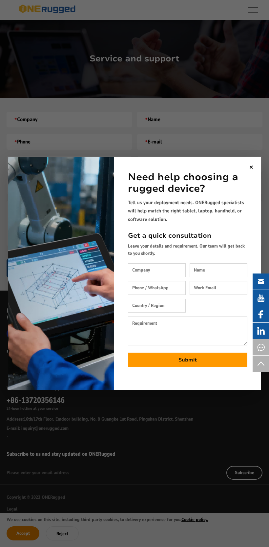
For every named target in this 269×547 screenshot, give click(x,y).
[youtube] (261, 298)
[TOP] (261, 364)
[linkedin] (261, 331)
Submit (187, 360)
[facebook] (261, 314)
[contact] (261, 347)
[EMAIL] (261, 282)
